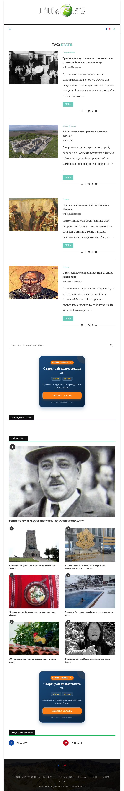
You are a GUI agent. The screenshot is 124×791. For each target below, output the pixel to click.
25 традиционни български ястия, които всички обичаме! (32, 613)
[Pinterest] (109, 29)
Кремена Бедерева (73, 282)
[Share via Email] (96, 111)
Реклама (82, 777)
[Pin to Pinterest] (92, 111)
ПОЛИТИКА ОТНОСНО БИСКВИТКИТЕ (34, 777)
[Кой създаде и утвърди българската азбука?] (33, 141)
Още (67, 104)
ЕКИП (94, 777)
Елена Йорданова (73, 67)
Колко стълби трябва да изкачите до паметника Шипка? (32, 567)
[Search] (113, 29)
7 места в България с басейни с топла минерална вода (89, 613)
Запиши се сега (62, 395)
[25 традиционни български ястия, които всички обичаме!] (34, 591)
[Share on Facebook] (85, 111)
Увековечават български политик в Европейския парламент (46, 520)
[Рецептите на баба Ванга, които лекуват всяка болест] (90, 638)
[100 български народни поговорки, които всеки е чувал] (34, 638)
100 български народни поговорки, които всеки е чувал (32, 660)
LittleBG (69, 140)
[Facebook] (106, 29)
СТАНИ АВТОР (65, 777)
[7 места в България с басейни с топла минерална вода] (90, 591)
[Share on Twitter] (89, 111)
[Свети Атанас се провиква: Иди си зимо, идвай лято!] (33, 282)
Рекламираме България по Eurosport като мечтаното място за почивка (85, 567)
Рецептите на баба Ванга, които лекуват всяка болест (87, 660)
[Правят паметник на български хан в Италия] (33, 214)
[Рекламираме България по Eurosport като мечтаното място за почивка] (90, 545)
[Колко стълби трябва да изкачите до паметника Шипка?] (34, 545)
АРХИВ (62, 781)
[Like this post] (82, 111)
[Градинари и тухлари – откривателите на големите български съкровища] (33, 67)
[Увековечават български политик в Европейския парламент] (62, 481)
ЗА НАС (105, 777)
